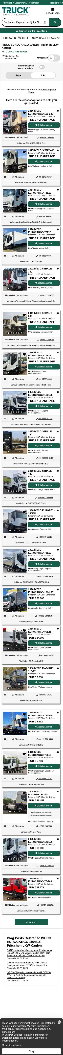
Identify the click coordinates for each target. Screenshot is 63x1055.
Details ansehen (44, 125)
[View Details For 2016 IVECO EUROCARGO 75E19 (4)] (15, 251)
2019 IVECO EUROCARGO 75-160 (40, 880)
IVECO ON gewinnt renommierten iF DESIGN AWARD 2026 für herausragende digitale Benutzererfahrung (29, 975)
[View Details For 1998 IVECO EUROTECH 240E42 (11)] (15, 521)
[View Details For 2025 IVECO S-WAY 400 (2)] (15, 161)
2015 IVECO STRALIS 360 (40, 433)
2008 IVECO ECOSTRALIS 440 (38, 793)
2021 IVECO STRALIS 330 (40, 270)
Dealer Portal (20, 3)
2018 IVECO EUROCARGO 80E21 (39, 630)
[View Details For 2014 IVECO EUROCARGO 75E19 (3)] (15, 200)
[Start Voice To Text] (45, 22)
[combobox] (31, 22)
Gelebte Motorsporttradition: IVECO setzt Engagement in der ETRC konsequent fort (27, 963)
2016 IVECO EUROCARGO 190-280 (40, 112)
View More (31, 922)
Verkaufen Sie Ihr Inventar (30, 31)
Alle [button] (43, 75)
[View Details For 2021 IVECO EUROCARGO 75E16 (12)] (15, 561)
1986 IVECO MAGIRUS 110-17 (40, 670)
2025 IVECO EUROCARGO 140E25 (40, 840)
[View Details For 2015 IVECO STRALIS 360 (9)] (15, 442)
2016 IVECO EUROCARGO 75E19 (39, 231)
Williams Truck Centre (35, 911)
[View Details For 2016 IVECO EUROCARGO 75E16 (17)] (15, 763)
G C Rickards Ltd (35, 745)
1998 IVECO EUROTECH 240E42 (41, 512)
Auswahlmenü (53, 13)
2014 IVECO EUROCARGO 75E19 (39, 191)
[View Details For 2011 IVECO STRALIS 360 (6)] (15, 324)
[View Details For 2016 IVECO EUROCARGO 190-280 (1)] (15, 122)
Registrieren (33, 3)
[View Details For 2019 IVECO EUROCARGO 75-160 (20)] (15, 889)
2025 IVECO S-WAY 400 (41, 150)
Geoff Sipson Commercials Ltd (36, 464)
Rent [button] (18, 75)
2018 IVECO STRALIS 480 (40, 472)
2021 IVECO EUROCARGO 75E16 (39, 551)
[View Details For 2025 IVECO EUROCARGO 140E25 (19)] (15, 850)
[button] (42, 58)
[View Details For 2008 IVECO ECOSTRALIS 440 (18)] (15, 802)
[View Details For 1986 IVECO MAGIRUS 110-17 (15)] (15, 679)
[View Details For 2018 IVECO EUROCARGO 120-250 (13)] (15, 600)
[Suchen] (55, 22)
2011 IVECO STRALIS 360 (40, 314)
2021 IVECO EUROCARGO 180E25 (40, 393)
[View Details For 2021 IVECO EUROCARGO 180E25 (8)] (15, 403)
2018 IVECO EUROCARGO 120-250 (40, 591)
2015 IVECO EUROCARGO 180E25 (40, 714)
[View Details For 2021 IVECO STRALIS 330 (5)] (15, 279)
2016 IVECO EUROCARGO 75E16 (39, 354)
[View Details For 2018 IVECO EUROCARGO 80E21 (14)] (15, 639)
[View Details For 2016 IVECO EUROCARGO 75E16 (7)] (15, 363)
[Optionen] (58, 111)
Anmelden (7, 3)
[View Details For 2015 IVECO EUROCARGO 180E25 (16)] (15, 723)
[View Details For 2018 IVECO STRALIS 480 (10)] (15, 482)
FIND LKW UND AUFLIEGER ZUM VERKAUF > (25, 38)
